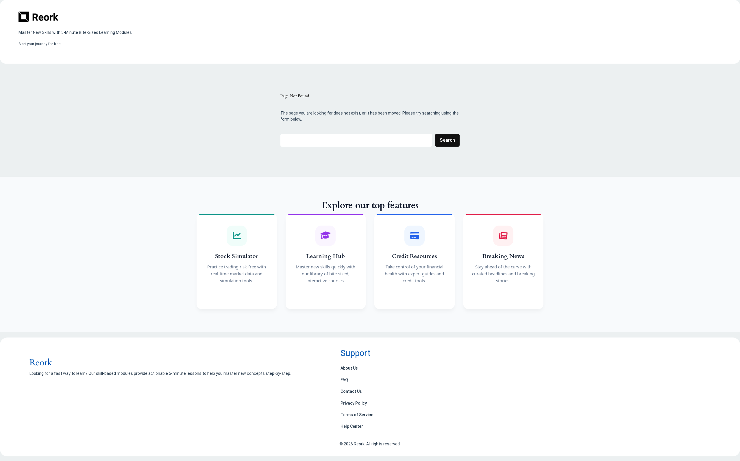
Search (447, 140)
